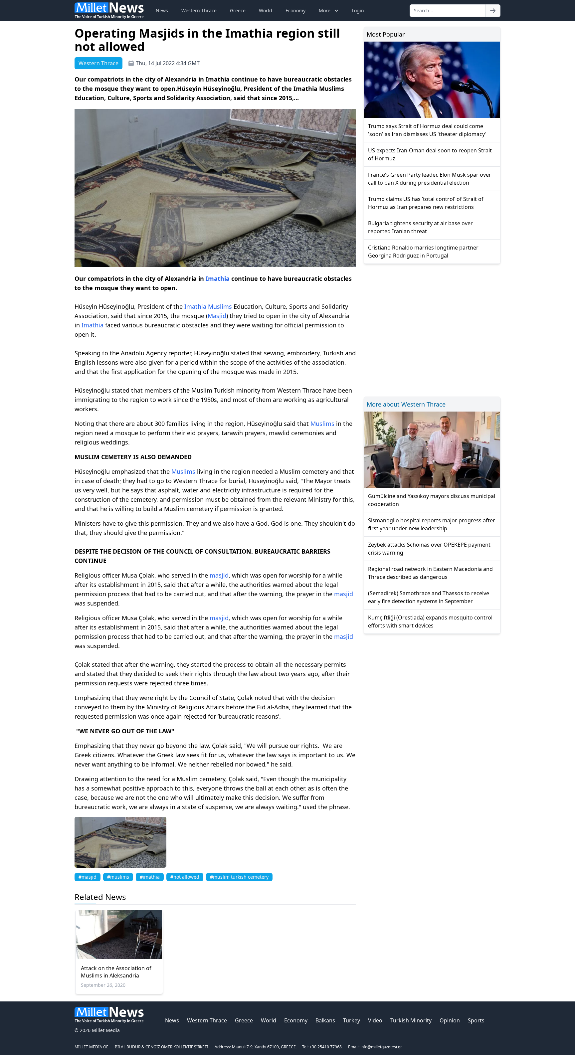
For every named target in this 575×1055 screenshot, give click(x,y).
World (265, 10)
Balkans (325, 1020)
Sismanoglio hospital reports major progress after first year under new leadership (431, 524)
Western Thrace (199, 10)
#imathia (150, 877)
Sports (476, 1020)
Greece (238, 10)
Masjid (217, 316)
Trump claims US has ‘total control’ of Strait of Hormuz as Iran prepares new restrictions (425, 203)
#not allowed (184, 877)
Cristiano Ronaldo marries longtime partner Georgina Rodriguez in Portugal (423, 251)
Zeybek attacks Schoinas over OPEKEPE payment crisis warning (429, 548)
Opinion (450, 1020)
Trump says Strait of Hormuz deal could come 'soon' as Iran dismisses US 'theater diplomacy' (427, 130)
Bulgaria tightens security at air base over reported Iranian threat (420, 227)
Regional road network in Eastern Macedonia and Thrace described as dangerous (430, 573)
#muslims (118, 877)
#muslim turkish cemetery (239, 877)
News (162, 10)
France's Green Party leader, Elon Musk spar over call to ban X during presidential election (429, 178)
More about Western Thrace (406, 404)
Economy (295, 10)
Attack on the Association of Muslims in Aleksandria (116, 972)
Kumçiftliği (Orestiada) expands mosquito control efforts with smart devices (430, 621)
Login (358, 10)
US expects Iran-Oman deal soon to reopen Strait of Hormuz (430, 154)
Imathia (218, 278)
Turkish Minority (411, 1020)
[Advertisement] (432, 329)
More (324, 10)
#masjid (87, 877)
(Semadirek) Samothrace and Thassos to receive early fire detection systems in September (428, 597)
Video (375, 1020)
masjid (219, 575)
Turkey (351, 1020)
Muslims (220, 306)
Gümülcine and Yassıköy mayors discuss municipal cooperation (431, 500)
